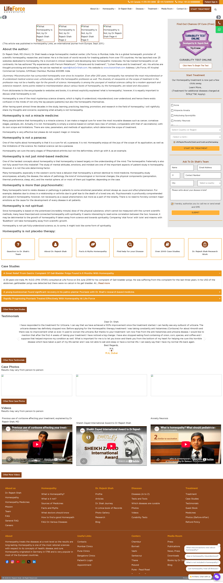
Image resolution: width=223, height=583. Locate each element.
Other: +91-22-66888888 (189, 2)
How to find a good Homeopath (57, 504)
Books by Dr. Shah (177, 547)
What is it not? (48, 485)
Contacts (81, 528)
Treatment (191, 481)
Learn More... (195, 87)
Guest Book (192, 495)
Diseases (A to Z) (141, 481)
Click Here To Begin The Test (196, 66)
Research (100, 504)
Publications (174, 533)
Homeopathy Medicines (17, 489)
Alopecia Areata (182, 110)
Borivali (135, 533)
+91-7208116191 (166, 2)
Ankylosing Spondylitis (185, 116)
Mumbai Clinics (85, 533)
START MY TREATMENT (195, 148)
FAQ (7, 503)
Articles (99, 485)
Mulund (135, 552)
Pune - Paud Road (141, 556)
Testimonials (192, 490)
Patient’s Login (85, 547)
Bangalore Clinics (86, 542)
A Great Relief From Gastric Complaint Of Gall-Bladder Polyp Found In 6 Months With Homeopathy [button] (58, 273)
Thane (135, 547)
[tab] (111, 273)
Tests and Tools (139, 485)
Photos (135, 495)
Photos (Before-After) (197, 504)
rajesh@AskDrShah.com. (75, 68)
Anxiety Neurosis (182, 121)
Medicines (191, 499)
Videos (135, 499)
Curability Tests (139, 504)
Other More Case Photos (14, 388)
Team (8, 498)
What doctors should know (55, 499)
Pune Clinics (83, 538)
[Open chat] (216, 576)
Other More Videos (11, 461)
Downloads (173, 542)
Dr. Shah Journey (104, 490)
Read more (104, 283)
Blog (97, 509)
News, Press (174, 538)
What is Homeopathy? (52, 481)
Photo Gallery (102, 499)
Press (170, 528)
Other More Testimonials (14, 347)
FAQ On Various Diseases (54, 509)
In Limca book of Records (108, 495)
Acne (176, 105)
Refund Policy (193, 509)
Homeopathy (12, 484)
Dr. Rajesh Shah (13, 479)
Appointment (84, 552)
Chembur (136, 528)
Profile (98, 481)
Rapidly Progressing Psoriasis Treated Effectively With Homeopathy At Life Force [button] (49, 299)
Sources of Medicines (52, 490)
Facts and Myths (49, 495)
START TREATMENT (200, 9)
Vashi (134, 538)
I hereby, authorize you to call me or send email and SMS (197, 205)
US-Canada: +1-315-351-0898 (143, 2)
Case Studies (192, 485)
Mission (9, 493)
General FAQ (11, 507)
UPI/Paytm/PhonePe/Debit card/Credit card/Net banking (197, 142)
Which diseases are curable (146, 490)
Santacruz (137, 542)
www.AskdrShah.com (114, 68)
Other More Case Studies (14, 309)
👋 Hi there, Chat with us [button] (200, 577)
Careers (9, 512)
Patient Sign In (211, 2)
